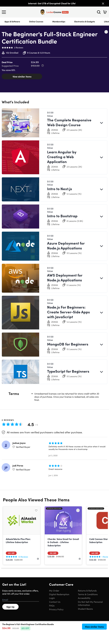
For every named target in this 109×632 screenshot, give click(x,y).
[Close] (103, 3)
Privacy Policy (56, 609)
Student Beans (85, 608)
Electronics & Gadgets (84, 21)
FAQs (51, 605)
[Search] (99, 12)
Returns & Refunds (87, 590)
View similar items (22, 76)
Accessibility (84, 597)
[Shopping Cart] (104, 12)
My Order (54, 590)
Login (52, 597)
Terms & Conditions (88, 594)
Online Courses (36, 21)
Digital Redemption (59, 594)
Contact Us (54, 601)
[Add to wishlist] (106, 32)
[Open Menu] (4, 12)
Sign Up (10, 606)
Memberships (58, 21)
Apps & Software (12, 21)
